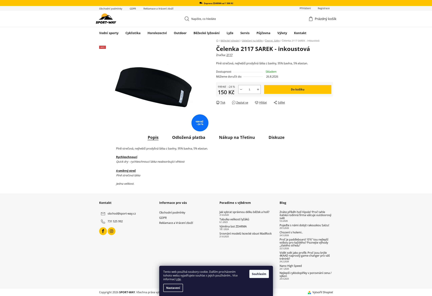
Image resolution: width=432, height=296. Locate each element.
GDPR (133, 8)
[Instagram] (111, 231)
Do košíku (298, 89)
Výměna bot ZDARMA (233, 226)
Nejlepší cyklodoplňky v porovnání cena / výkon (306, 275)
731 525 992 (115, 221)
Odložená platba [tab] (188, 137)
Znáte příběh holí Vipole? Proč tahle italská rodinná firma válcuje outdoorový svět (305, 215)
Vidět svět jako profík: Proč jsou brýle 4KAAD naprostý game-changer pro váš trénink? (305, 255)
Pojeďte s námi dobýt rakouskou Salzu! (304, 225)
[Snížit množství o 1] (241, 89)
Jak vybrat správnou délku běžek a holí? (244, 212)
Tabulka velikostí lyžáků (234, 219)
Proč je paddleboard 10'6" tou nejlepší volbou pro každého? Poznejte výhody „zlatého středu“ (304, 242)
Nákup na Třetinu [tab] (237, 137)
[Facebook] (103, 231)
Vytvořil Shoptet (322, 292)
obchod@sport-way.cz (122, 214)
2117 (229, 55)
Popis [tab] (153, 137)
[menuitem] (109, 33)
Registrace (324, 8)
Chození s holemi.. (291, 232)
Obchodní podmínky (110, 8)
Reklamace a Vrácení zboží (158, 8)
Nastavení (173, 288)
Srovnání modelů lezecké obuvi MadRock (245, 233)
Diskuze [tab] (276, 137)
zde (178, 279)
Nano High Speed (291, 265)
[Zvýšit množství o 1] (258, 89)
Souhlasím (259, 274)
